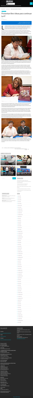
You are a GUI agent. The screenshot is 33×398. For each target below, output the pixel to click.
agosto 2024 (20, 238)
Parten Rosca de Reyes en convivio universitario (22, 162)
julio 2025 (19, 218)
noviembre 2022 (20, 272)
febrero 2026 (20, 205)
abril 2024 (19, 244)
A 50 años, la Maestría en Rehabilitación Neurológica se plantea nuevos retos (7, 173)
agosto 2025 (20, 216)
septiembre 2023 (20, 257)
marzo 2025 (19, 225)
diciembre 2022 (20, 270)
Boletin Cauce (4, 11)
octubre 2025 (20, 212)
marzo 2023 (19, 264)
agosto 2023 (20, 259)
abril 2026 (19, 201)
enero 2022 (19, 290)
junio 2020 (19, 322)
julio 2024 (19, 240)
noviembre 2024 (20, 233)
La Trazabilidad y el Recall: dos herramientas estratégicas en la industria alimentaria (8, 161)
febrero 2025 (20, 227)
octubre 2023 (20, 255)
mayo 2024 (19, 242)
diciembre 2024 (20, 231)
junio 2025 (19, 220)
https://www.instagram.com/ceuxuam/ (5, 339)
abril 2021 (19, 307)
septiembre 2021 (20, 298)
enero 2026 (19, 207)
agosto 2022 (20, 277)
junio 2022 (19, 281)
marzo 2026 (19, 203)
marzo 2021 (19, 309)
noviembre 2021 (20, 294)
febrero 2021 (20, 311)
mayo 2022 (19, 283)
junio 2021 (19, 303)
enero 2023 (19, 268)
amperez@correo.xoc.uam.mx (21, 338)
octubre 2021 (20, 296)
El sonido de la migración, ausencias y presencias (23, 188)
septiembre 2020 (20, 320)
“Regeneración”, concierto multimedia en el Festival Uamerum (24, 173)
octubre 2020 (20, 318)
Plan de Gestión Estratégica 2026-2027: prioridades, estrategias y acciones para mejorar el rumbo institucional (24, 181)
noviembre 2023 (20, 253)
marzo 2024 (19, 246)
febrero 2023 (20, 266)
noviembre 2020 (20, 316)
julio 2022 (19, 279)
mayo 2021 (19, 305)
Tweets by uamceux (3, 336)
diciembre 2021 (20, 292)
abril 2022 (19, 285)
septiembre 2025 (20, 214)
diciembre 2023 (20, 251)
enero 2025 (19, 229)
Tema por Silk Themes (16, 396)
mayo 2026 (19, 199)
